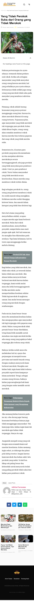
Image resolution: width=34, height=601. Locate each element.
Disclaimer (17, 578)
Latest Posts (11, 483)
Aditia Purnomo (19, 487)
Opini (5, 10)
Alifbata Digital (21, 592)
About (4, 483)
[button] (30, 58)
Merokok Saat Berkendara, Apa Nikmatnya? (6, 525)
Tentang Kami (25, 578)
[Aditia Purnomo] (7, 494)
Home (2, 10)
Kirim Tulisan (8, 578)
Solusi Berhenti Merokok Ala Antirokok (23, 546)
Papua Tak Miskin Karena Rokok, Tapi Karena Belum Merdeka (7, 547)
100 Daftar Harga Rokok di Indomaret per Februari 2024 (24, 525)
